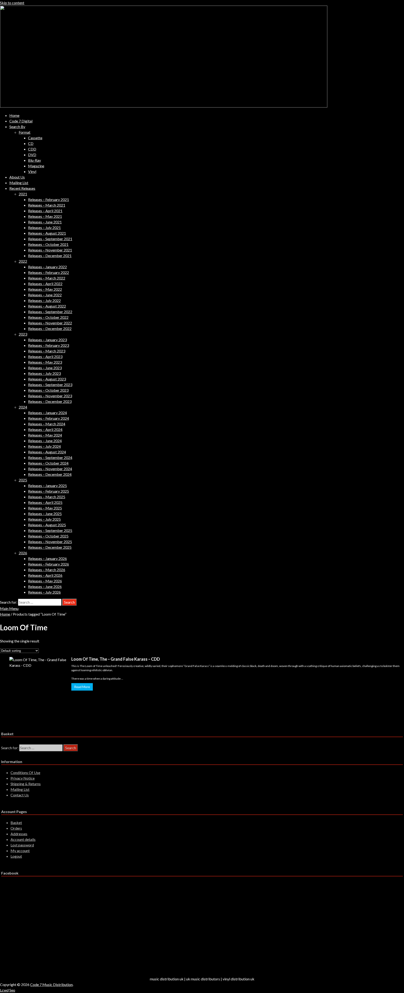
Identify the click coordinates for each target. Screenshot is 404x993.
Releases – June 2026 (45, 586)
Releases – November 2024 (50, 468)
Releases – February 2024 (48, 418)
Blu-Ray (34, 160)
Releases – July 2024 (44, 446)
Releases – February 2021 (48, 199)
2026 (23, 553)
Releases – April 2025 (45, 502)
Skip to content (12, 2)
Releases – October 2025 (48, 536)
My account (20, 850)
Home (14, 115)
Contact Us (20, 795)
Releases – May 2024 (45, 435)
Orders (16, 828)
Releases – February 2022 (48, 272)
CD (30, 143)
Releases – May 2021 (45, 216)
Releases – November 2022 (50, 323)
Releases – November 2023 (50, 396)
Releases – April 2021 (45, 210)
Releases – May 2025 (45, 508)
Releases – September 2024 (50, 457)
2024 (23, 407)
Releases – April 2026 (45, 575)
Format (24, 132)
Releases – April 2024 (45, 429)
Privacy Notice (23, 778)
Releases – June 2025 (45, 513)
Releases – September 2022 (50, 311)
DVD (32, 154)
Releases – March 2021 (46, 205)
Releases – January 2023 (47, 339)
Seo (12, 990)
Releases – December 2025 (50, 547)
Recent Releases (22, 188)
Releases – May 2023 (45, 362)
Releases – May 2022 (45, 289)
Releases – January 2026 (47, 558)
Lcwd (4, 990)
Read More (82, 687)
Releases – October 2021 (48, 244)
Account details (23, 839)
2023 (23, 334)
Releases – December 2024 (50, 474)
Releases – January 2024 (47, 412)
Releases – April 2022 (45, 283)
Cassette (35, 138)
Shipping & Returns (26, 783)
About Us (17, 177)
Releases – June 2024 (45, 440)
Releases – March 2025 (46, 497)
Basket (16, 822)
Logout (16, 856)
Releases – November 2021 (50, 250)
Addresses (19, 834)
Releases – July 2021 (44, 227)
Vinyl (32, 171)
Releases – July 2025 (44, 519)
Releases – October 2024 (48, 463)
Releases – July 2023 (44, 373)
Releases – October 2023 (48, 390)
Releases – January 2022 (47, 267)
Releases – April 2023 (45, 356)
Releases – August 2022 (47, 306)
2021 (23, 194)
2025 (23, 480)
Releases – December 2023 (50, 401)
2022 (23, 261)
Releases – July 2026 (44, 592)
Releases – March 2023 (46, 351)
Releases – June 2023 (45, 368)
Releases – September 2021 (50, 239)
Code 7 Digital (20, 121)
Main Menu (9, 608)
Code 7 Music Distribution (51, 984)
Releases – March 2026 (46, 569)
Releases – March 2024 (46, 424)
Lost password (22, 845)
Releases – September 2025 (50, 530)
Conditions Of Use (25, 772)
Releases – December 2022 (50, 328)
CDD (32, 149)
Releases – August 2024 (47, 452)
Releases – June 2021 (45, 222)
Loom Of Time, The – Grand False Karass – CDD (115, 659)
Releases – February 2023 (48, 345)
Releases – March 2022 (46, 278)
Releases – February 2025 (48, 491)
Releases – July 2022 (44, 300)
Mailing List (18, 182)
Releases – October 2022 (48, 317)
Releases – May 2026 (45, 581)
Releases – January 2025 (47, 485)
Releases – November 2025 (50, 541)
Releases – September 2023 (50, 384)
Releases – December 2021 (50, 255)
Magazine (36, 166)
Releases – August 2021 (47, 233)
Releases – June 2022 (45, 295)
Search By (17, 126)
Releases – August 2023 (47, 379)
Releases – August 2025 (47, 525)
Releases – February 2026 (48, 564)
